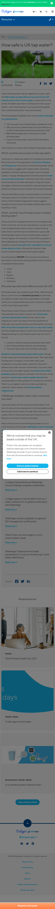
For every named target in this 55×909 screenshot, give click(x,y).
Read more (5, 4)
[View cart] (41, 11)
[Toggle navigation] (52, 11)
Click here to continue (27, 471)
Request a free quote (27, 906)
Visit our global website (27, 466)
